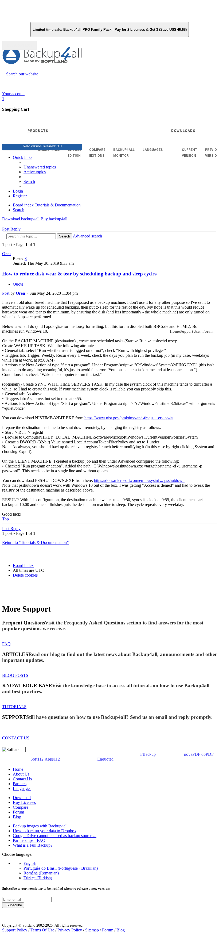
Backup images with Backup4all (40, 826)
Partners (19, 783)
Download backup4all (21, 219)
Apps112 (52, 759)
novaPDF (192, 754)
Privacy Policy (70, 930)
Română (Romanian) (41, 873)
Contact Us (22, 779)
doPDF (207, 754)
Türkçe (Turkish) (38, 878)
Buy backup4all (54, 219)
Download (22, 797)
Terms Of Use (42, 930)
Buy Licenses (24, 802)
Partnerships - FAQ (29, 840)
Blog (17, 817)
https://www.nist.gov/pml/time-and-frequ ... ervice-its (128, 418)
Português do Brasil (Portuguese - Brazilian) (61, 868)
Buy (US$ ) (19, 45)
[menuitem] (35, 172)
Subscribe (13, 905)
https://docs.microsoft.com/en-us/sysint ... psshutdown (139, 480)
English (30, 863)
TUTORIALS (14, 706)
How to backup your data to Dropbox (44, 830)
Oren (6, 253)
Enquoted (105, 759)
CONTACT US (15, 738)
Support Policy (15, 930)
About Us (21, 774)
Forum (18, 812)
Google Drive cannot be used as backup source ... (54, 835)
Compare (20, 807)
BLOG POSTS (15, 675)
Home (18, 769)
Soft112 (37, 759)
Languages (22, 788)
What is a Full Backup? (32, 845)
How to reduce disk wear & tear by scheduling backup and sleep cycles (79, 274)
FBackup (148, 754)
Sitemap (92, 930)
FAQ (6, 644)
